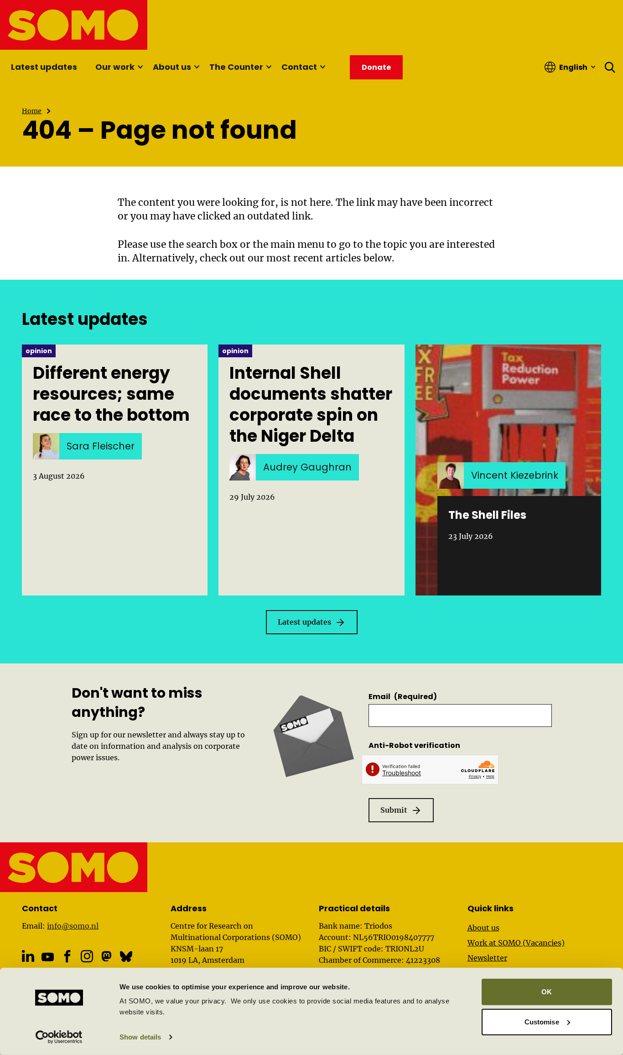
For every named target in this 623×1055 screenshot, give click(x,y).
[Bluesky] (126, 956)
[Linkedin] (28, 956)
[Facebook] (67, 956)
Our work (115, 67)
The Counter (236, 67)
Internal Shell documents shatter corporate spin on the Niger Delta (310, 405)
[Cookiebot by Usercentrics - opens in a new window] (59, 1037)
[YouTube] (48, 957)
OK (546, 992)
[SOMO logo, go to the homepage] (74, 25)
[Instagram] (87, 956)
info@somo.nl (73, 925)
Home (32, 111)
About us (172, 67)
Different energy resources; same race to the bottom (111, 394)
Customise (541, 1021)
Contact (299, 67)
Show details (140, 1037)
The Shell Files (487, 514)
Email (403, 696)
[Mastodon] (106, 956)
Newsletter (487, 957)
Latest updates (44, 67)
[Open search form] (610, 67)
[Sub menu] (140, 67)
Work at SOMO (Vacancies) (516, 942)
